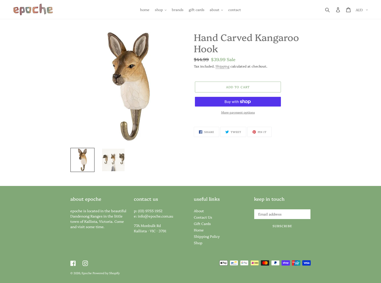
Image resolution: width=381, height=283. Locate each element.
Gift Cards (202, 223)
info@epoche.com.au (155, 216)
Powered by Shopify (106, 273)
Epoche (87, 273)
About (199, 210)
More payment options (238, 112)
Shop (198, 242)
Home (199, 229)
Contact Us (203, 217)
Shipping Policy (207, 236)
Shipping (222, 66)
